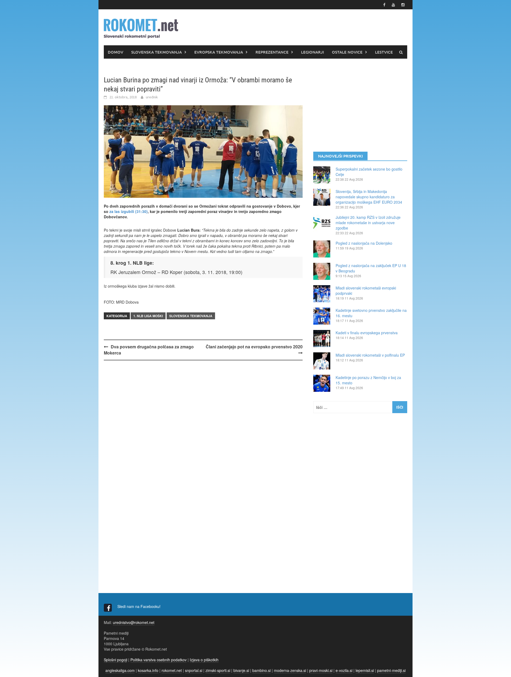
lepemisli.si (365, 670)
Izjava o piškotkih (204, 659)
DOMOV (115, 52)
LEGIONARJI (312, 52)
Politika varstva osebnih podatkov (158, 659)
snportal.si (193, 670)
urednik (152, 97)
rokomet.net (172, 670)
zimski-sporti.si (217, 670)
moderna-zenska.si (290, 670)
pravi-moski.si (320, 670)
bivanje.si (241, 670)
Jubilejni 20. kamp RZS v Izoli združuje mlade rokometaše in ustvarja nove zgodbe (368, 223)
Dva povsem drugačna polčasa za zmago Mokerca (149, 350)
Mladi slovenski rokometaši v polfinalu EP (370, 355)
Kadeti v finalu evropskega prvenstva (367, 332)
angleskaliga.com (120, 670)
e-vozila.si (344, 670)
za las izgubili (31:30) (128, 211)
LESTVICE (384, 52)
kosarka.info (148, 670)
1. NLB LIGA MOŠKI (148, 315)
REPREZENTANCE (272, 52)
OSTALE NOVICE (347, 52)
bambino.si (261, 670)
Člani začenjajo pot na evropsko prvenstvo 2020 (254, 347)
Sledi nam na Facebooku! (139, 606)
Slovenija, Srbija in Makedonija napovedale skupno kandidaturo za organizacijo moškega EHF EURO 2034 (369, 197)
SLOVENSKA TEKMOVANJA (156, 52)
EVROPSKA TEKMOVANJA (218, 52)
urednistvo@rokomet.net (133, 622)
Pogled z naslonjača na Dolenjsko (364, 243)
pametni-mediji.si (391, 670)
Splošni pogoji (115, 659)
